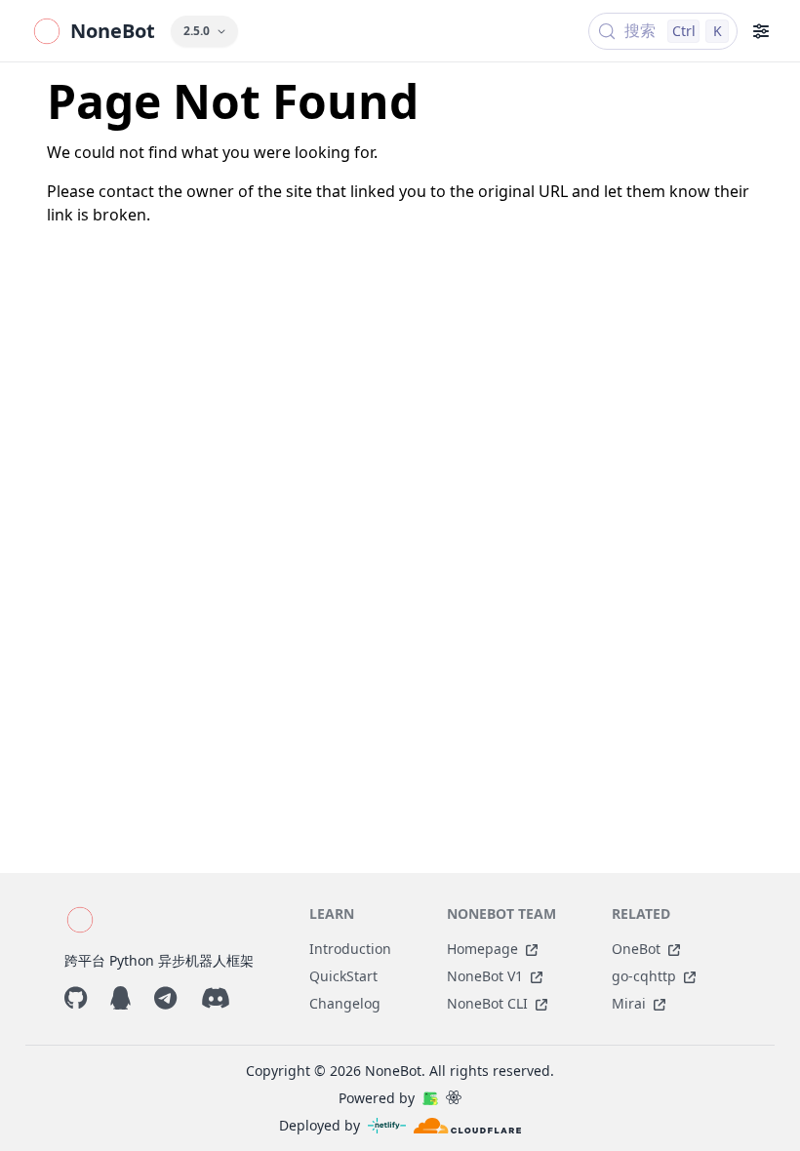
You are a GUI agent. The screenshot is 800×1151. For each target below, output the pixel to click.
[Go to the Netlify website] (387, 1125)
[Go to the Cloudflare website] (467, 1125)
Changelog (344, 1003)
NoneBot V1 (485, 976)
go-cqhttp (644, 976)
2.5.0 (196, 30)
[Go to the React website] (453, 1098)
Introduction (350, 948)
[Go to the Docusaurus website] (430, 1098)
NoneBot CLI (487, 1003)
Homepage (482, 948)
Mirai (629, 1003)
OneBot (636, 948)
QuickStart (343, 976)
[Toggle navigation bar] (761, 31)
